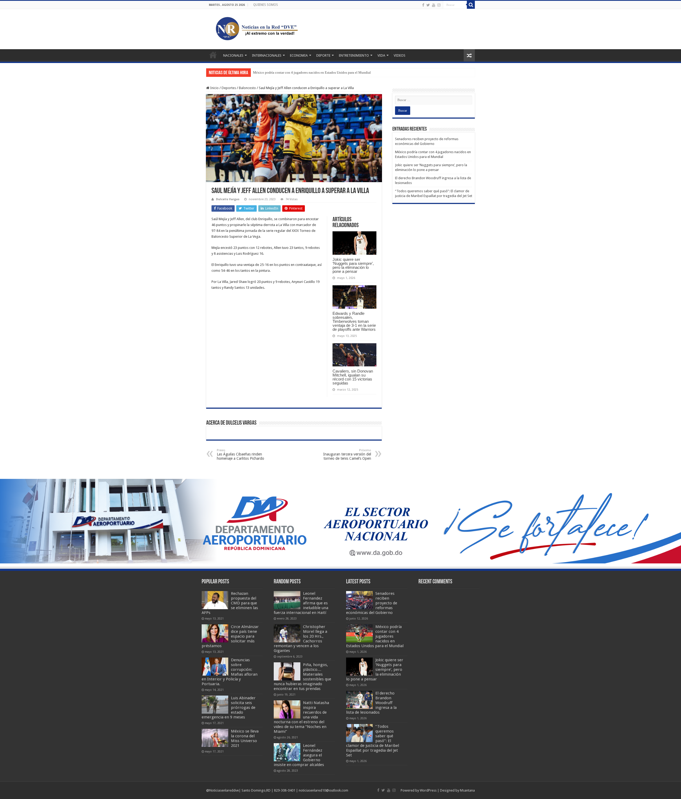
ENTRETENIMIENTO (354, 55)
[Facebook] (423, 5)
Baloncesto (247, 88)
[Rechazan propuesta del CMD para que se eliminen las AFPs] (215, 600)
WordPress (428, 790)
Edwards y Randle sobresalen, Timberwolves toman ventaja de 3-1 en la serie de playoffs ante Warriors (354, 321)
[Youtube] (433, 5)
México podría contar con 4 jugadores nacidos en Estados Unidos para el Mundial (312, 72)
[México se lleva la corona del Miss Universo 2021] (215, 738)
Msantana (467, 790)
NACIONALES (233, 55)
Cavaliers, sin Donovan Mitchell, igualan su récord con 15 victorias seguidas (353, 377)
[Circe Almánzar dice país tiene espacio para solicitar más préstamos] (215, 633)
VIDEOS (399, 55)
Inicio (214, 88)
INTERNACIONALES (266, 55)
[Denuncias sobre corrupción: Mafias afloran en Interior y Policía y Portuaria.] (215, 667)
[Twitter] (428, 5)
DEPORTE (323, 55)
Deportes (229, 88)
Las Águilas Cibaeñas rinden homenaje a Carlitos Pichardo (240, 455)
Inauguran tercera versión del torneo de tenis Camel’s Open (347, 455)
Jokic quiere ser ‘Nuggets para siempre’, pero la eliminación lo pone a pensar (353, 265)
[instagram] (439, 5)
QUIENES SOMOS (265, 5)
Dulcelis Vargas (227, 199)
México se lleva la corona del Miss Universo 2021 (245, 738)
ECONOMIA (299, 55)
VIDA (381, 55)
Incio (213, 54)
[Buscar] (471, 5)
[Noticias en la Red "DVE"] (255, 28)
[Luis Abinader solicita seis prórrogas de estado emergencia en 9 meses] (215, 705)
